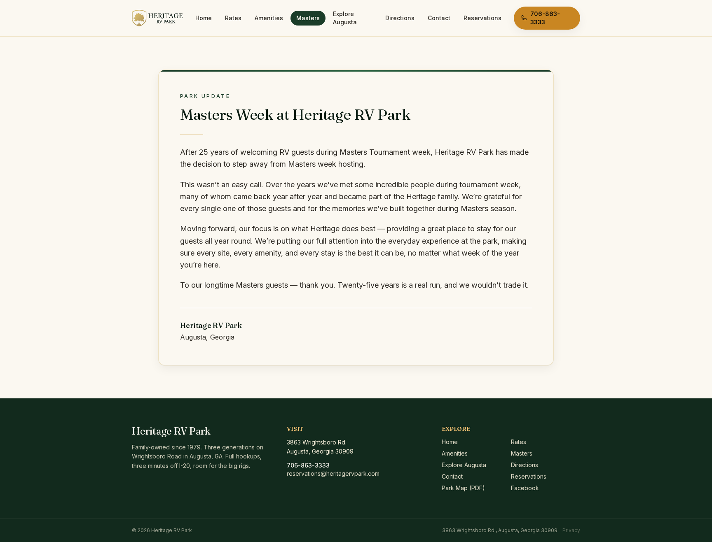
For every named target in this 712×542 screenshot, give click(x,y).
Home (203, 17)
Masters (308, 17)
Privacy (571, 530)
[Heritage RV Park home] (157, 18)
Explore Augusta (345, 18)
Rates (233, 17)
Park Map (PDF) (463, 487)
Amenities (269, 17)
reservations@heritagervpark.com (333, 473)
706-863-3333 (545, 18)
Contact (439, 17)
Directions (400, 17)
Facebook (525, 487)
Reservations (482, 17)
